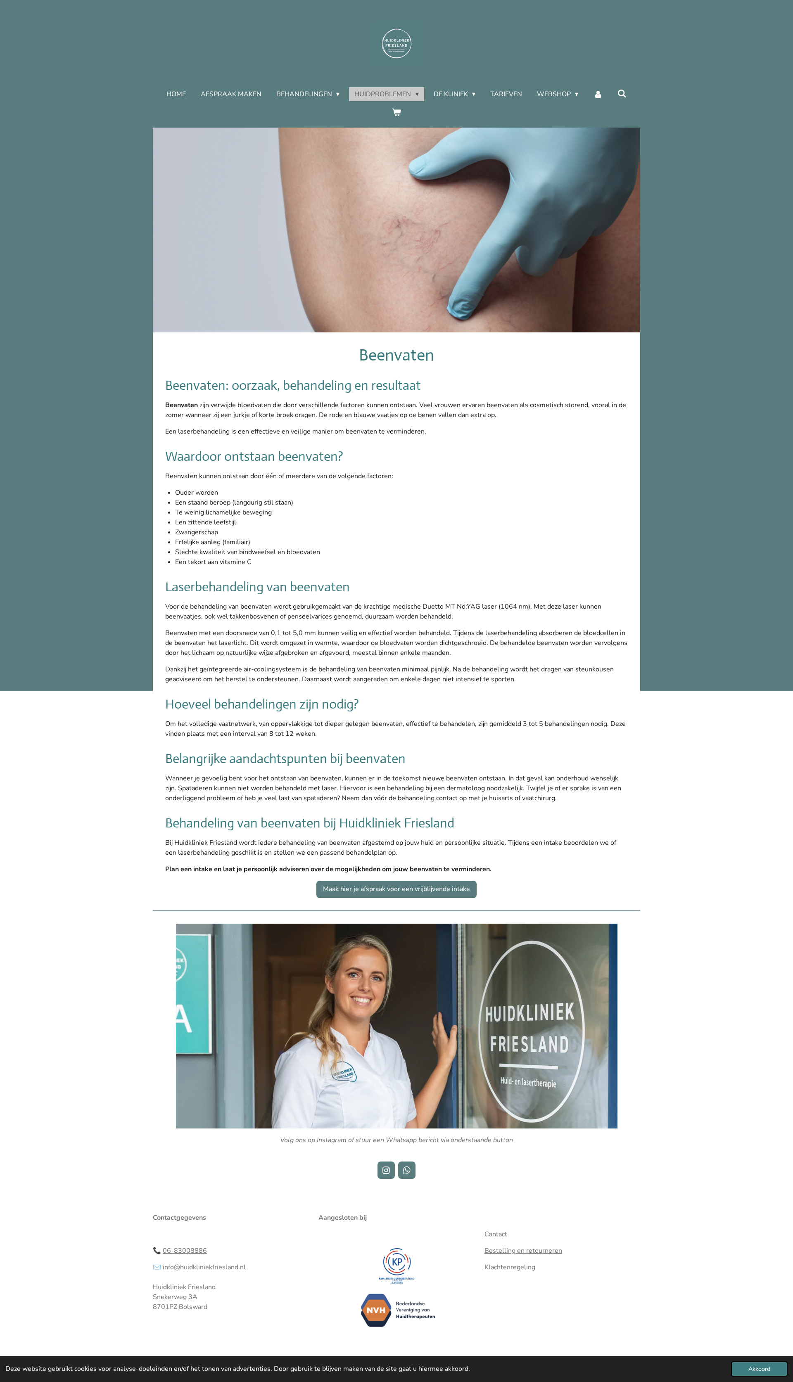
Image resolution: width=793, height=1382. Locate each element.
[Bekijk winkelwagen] (396, 112)
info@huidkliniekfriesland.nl (204, 1267)
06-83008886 (185, 1250)
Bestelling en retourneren (523, 1250)
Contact (495, 1234)
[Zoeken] (622, 93)
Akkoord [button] (759, 1369)
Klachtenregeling (509, 1267)
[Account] (598, 94)
